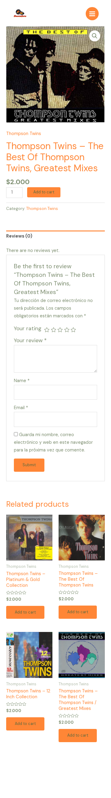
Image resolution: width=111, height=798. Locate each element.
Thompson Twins (23, 134)
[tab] (55, 236)
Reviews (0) (19, 236)
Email (21, 408)
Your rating (27, 328)
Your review (30, 340)
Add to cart (43, 192)
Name (22, 381)
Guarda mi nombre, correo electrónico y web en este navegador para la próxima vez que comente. (53, 442)
